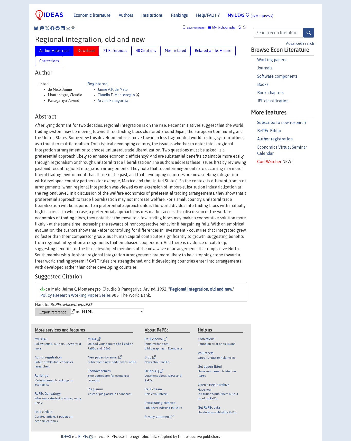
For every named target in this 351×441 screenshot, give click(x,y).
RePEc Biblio (269, 130)
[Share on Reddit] (58, 28)
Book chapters (270, 92)
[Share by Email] (68, 28)
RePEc (83, 437)
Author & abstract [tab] (54, 51)
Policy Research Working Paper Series (75, 295)
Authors (126, 15)
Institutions (152, 15)
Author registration (275, 139)
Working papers (271, 59)
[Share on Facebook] (52, 28)
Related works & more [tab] (213, 51)
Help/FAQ (205, 15)
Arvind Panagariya (113, 100)
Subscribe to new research (281, 122)
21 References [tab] (115, 51)
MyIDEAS (250, 15)
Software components (277, 76)
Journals (264, 68)
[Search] (308, 33)
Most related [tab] (175, 51)
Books (263, 84)
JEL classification (273, 100)
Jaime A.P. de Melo (113, 89)
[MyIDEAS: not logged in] (241, 27)
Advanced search (300, 43)
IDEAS (66, 437)
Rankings (179, 15)
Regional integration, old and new (201, 289)
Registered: (97, 84)
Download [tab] (86, 51)
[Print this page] (73, 28)
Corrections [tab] (49, 61)
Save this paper (196, 27)
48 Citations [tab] (146, 51)
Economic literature (91, 15)
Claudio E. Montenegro (117, 95)
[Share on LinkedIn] (63, 28)
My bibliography (223, 27)
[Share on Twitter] (47, 28)
